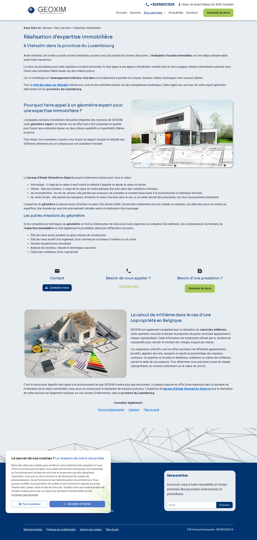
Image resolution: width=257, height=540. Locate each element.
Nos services (153, 13)
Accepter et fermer (79, 504)
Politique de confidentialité (61, 529)
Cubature (133, 409)
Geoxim (135, 13)
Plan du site (112, 529)
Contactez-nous (57, 287)
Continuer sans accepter (24, 494)
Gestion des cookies (91, 529)
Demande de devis (218, 12)
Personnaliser (31, 504)
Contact (192, 13)
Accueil (121, 13)
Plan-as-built (151, 409)
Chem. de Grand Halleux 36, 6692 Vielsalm (207, 4)
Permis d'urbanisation (111, 409)
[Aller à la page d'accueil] (57, 10)
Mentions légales (33, 529)
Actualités (176, 13)
